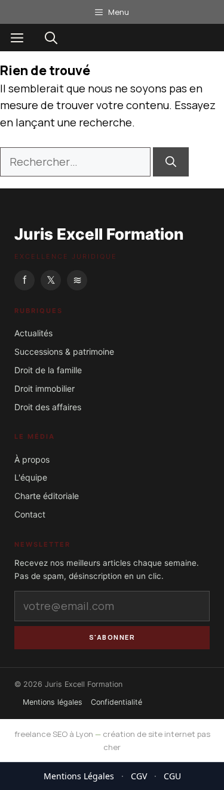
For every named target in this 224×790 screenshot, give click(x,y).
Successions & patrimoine (64, 351)
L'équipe (30, 477)
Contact (29, 514)
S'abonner (112, 637)
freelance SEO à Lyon (53, 734)
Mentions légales (52, 702)
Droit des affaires (47, 407)
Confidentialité (116, 702)
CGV (139, 776)
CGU (172, 776)
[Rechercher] (171, 161)
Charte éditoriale (46, 496)
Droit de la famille (48, 370)
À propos (32, 459)
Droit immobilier (44, 388)
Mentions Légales (79, 776)
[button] (51, 37)
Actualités (33, 333)
